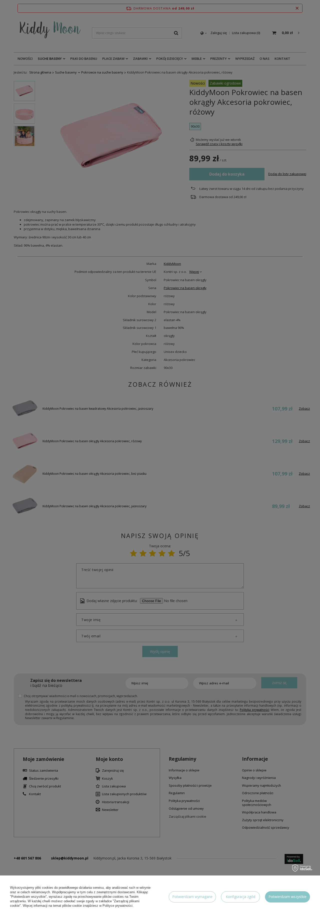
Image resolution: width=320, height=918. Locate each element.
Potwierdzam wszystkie (287, 896)
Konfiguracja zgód (240, 896)
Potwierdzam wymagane (192, 896)
